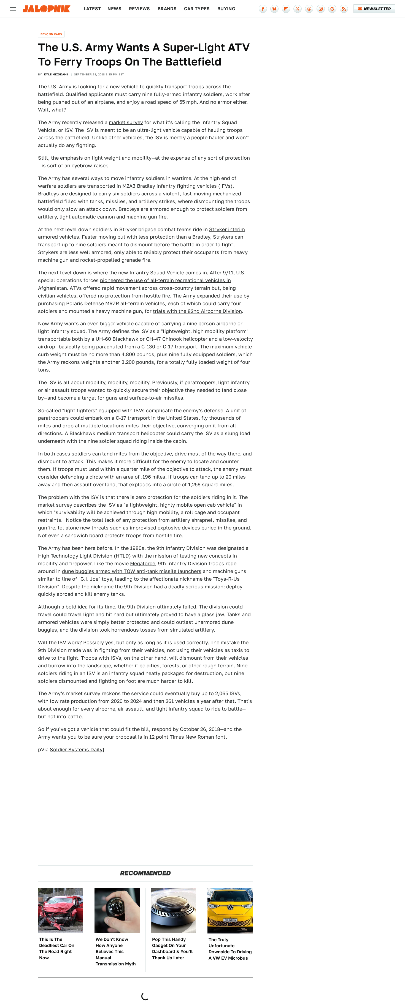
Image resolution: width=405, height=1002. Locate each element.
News (114, 8)
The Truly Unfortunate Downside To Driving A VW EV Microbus (230, 949)
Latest (92, 8)
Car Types (197, 8)
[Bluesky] (274, 9)
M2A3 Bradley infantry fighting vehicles (169, 186)
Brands (167, 8)
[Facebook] (263, 9)
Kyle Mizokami (56, 74)
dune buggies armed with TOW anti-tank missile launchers (131, 571)
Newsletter (377, 9)
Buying (226, 8)
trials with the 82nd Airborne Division (197, 311)
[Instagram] (321, 9)
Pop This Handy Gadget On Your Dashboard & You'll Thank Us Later (172, 948)
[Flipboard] (286, 9)
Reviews (139, 8)
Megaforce (142, 563)
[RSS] (344, 9)
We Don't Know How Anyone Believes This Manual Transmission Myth (116, 952)
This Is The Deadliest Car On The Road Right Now (56, 948)
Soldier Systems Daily (76, 749)
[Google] (332, 9)
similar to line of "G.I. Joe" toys (75, 579)
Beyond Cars (51, 34)
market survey (126, 122)
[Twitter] (297, 9)
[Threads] (309, 9)
